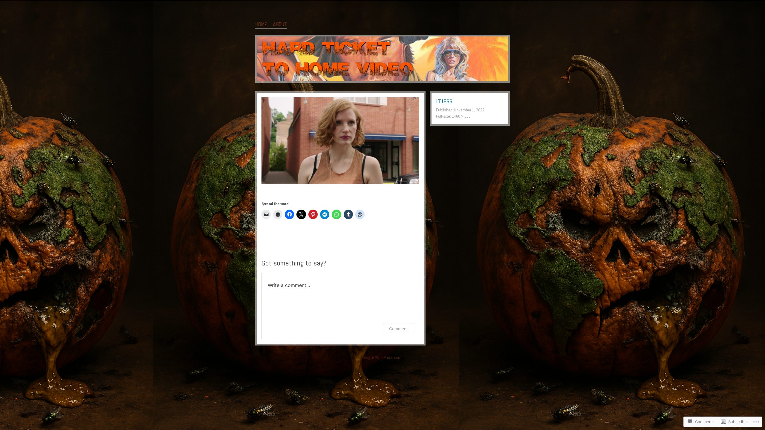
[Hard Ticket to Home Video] (382, 60)
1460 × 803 (461, 116)
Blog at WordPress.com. (382, 357)
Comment (398, 328)
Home (261, 24)
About (280, 24)
